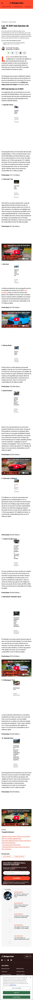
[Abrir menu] (2, 3)
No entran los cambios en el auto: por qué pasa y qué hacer (21, 895)
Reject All (16, 992)
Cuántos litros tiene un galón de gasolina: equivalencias (21, 916)
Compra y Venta (12, 22)
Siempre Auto (5, 22)
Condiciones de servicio (20, 883)
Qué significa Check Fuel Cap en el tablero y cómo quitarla (21, 927)
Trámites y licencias (6, 974)
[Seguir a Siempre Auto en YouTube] (11, 960)
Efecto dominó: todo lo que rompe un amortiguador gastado (21, 906)
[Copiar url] (24, 53)
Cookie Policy (12, 985)
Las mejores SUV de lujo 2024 (11, 845)
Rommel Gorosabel (13, 47)
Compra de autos (19, 856)
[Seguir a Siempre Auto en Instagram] (8, 960)
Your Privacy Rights (16, 988)
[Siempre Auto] (16, 3)
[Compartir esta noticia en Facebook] (12, 53)
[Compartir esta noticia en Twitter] (16, 53)
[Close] (30, 977)
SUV (9, 57)
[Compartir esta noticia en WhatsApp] (8, 53)
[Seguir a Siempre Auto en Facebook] (2, 960)
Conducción (28, 6)
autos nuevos (7, 856)
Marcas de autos (6, 6)
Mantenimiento (18, 6)
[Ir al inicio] (8, 956)
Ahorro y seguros (20, 974)
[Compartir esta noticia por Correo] (20, 53)
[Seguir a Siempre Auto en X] (5, 960)
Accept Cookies (16, 997)
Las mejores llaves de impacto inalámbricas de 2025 (21, 938)
